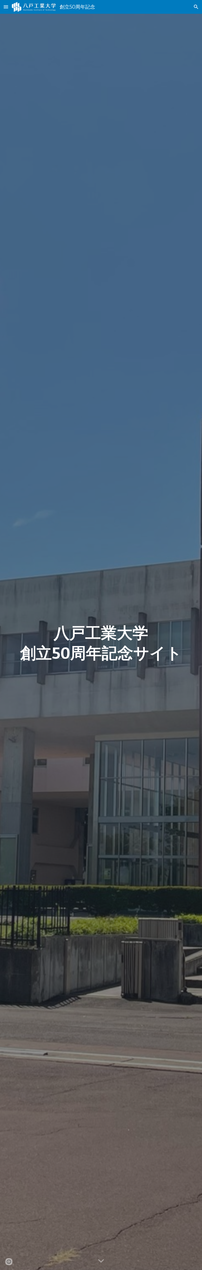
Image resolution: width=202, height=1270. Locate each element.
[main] (101, 642)
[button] (6, 7)
